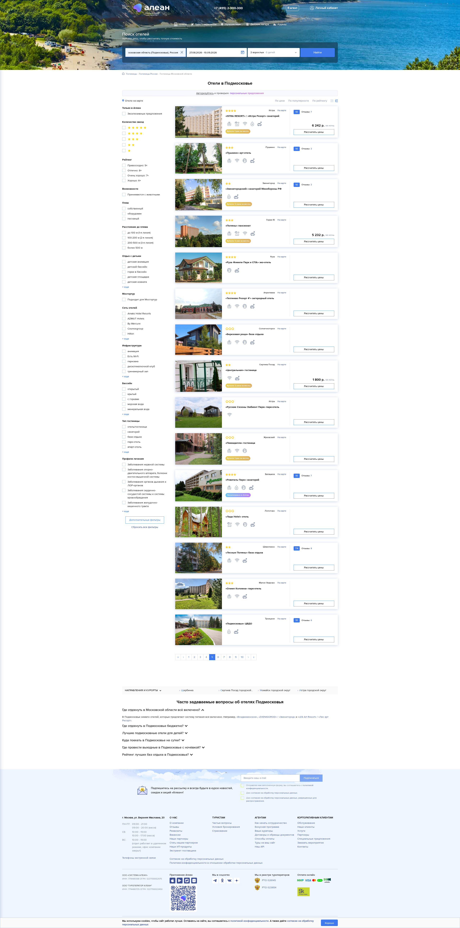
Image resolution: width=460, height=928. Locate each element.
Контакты (302, 846)
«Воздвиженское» (246, 716)
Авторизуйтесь (205, 93)
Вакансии (175, 834)
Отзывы (174, 826)
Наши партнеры (179, 838)
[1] (127, 151)
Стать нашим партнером (184, 842)
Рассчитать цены (314, 132)
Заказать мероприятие (310, 842)
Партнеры (303, 834)
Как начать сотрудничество (271, 822)
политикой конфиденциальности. (249, 920)
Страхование (219, 830)
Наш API (259, 846)
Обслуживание (306, 822)
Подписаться (311, 778)
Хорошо (329, 923)
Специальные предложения (313, 838)
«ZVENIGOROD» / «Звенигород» (277, 716)
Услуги (301, 830)
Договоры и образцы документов (274, 834)
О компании (177, 822)
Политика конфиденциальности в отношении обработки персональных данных (216, 862)
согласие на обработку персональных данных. (274, 793)
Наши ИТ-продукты (181, 846)
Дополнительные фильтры (144, 519)
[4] (132, 134)
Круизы (282, 24)
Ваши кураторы (264, 830)
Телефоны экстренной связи (139, 857)
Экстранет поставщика (183, 850)
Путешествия (233, 24)
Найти (318, 52)
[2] (128, 145)
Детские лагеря (259, 24)
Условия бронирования (226, 826)
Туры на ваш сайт (265, 842)
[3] (130, 140)
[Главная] (123, 74)
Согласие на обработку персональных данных (197, 858)
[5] (134, 128)
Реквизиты (176, 830)
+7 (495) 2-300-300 (228, 8)
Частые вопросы (222, 822)
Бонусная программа (267, 826)
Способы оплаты (264, 838)
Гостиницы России (148, 74)
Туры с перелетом (206, 24)
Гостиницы (131, 74)
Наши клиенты (305, 826)
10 (242, 657)
